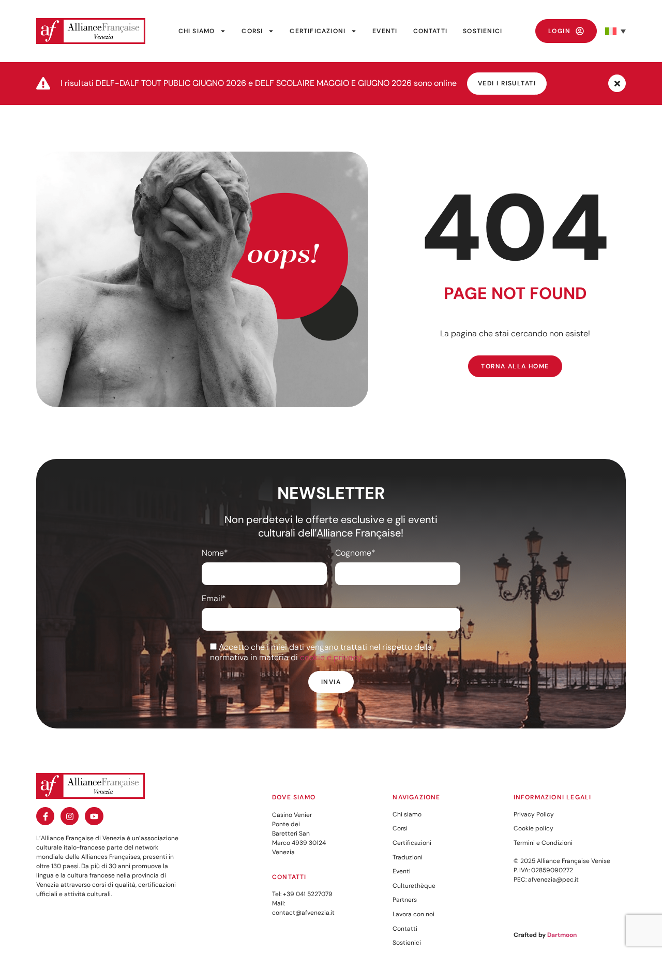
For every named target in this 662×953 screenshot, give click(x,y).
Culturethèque (414, 886)
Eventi (384, 31)
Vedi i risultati (507, 83)
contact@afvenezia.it (303, 913)
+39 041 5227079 (308, 894)
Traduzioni (408, 857)
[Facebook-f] (45, 816)
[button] (615, 31)
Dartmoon (562, 935)
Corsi (252, 31)
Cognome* (355, 553)
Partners (405, 900)
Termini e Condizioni (543, 843)
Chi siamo (196, 31)
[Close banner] (617, 83)
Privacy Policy (534, 814)
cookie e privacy (331, 657)
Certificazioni (317, 31)
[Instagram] (70, 816)
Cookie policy (533, 828)
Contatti (430, 31)
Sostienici (482, 31)
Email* (214, 598)
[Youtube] (94, 816)
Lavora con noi (413, 914)
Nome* (215, 553)
